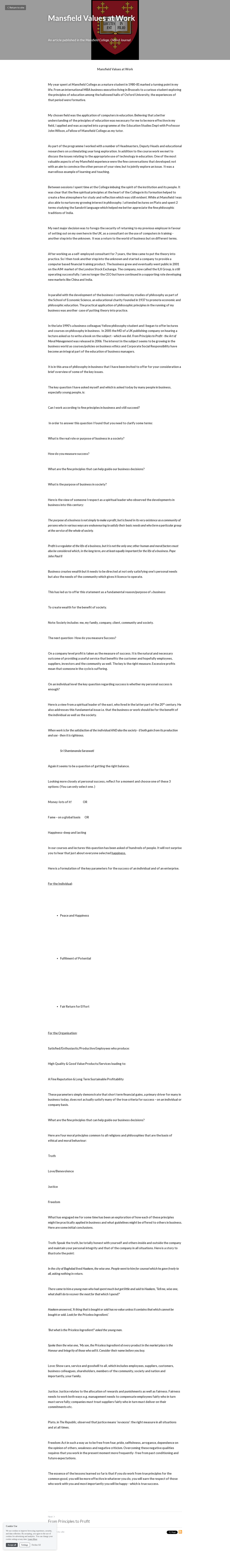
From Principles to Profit (69, 1521)
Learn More (32, 1539)
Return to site (16, 7)
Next (50, 1516)
